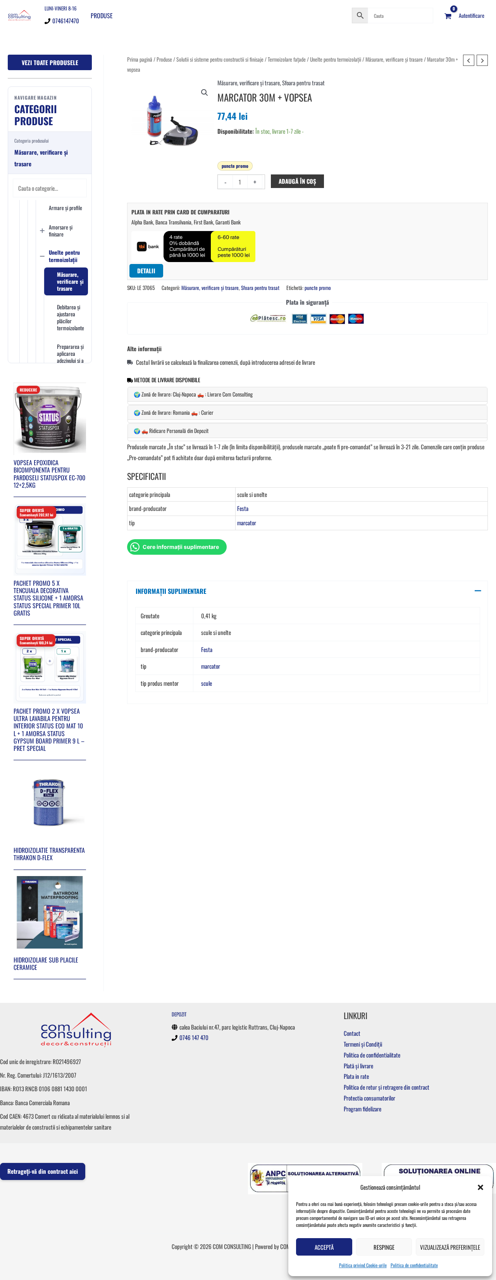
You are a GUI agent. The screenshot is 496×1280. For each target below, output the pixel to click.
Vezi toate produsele (50, 62)
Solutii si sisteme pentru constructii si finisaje (220, 59)
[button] (480, 1187)
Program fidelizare (362, 1108)
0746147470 (65, 20)
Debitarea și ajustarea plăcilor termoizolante (70, 317)
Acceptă (324, 1247)
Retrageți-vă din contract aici (42, 1171)
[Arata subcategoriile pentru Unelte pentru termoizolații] (42, 256)
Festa (242, 508)
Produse (102, 15)
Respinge (384, 1247)
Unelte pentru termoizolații (64, 255)
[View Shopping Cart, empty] (448, 15)
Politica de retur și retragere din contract (386, 1087)
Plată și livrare (358, 1065)
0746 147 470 (193, 1037)
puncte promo (235, 165)
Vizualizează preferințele (450, 1247)
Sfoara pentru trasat (303, 82)
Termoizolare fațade (287, 59)
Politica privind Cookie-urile (363, 1265)
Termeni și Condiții (363, 1044)
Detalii (146, 270)
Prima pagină (139, 59)
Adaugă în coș (297, 181)
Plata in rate (356, 1076)
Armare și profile (65, 208)
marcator (246, 522)
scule (206, 683)
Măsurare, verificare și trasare (70, 281)
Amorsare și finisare (60, 230)
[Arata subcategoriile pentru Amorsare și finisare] (42, 231)
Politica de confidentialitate (414, 1265)
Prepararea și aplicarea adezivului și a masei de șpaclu (70, 360)
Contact (352, 1033)
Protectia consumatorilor (369, 1098)
